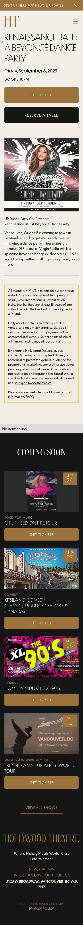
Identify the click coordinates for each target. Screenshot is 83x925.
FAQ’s (30, 397)
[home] (11, 21)
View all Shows (41, 807)
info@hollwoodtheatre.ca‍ (33, 383)
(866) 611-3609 (41, 868)
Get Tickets (41, 534)
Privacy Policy (41, 909)
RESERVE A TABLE (41, 115)
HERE (23, 5)
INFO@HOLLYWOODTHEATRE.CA (42, 875)
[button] (74, 21)
